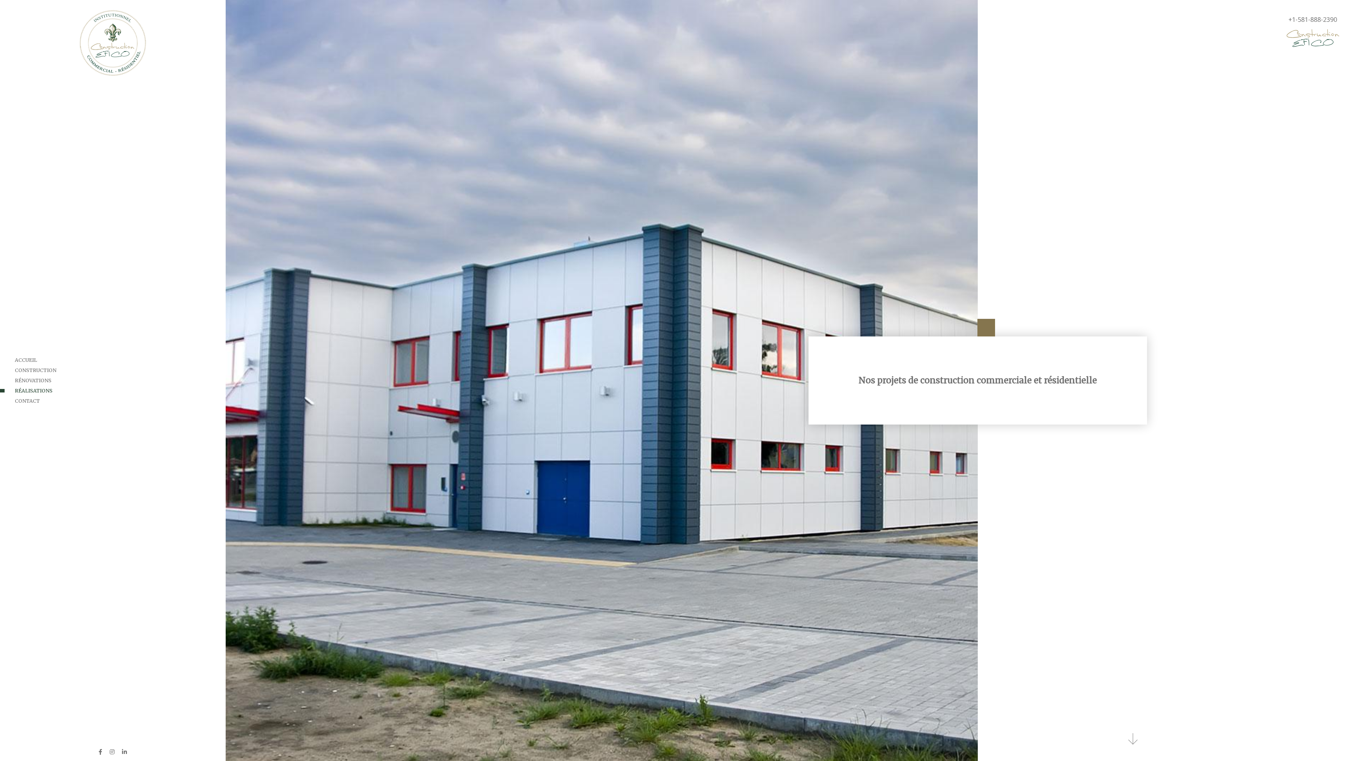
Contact (27, 401)
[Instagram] (112, 752)
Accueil (26, 360)
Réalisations (34, 391)
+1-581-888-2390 (1312, 19)
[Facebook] (100, 752)
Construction (35, 370)
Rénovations (33, 380)
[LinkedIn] (124, 752)
